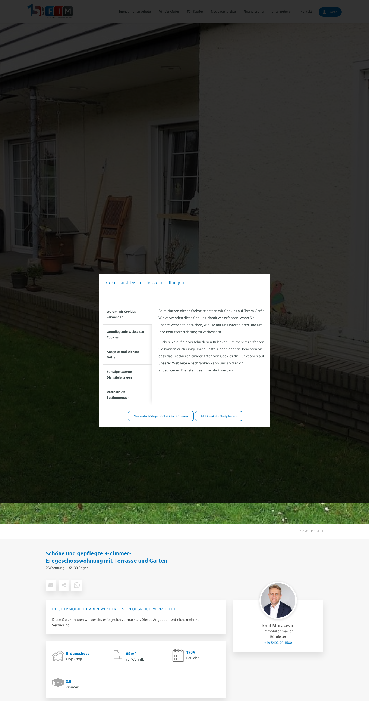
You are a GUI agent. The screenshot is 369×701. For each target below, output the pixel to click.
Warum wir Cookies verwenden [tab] (121, 314)
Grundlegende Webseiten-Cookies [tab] (126, 334)
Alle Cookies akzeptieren (219, 416)
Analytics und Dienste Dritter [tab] (123, 354)
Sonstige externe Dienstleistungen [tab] (119, 374)
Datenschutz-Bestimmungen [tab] (118, 394)
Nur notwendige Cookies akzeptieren (161, 416)
